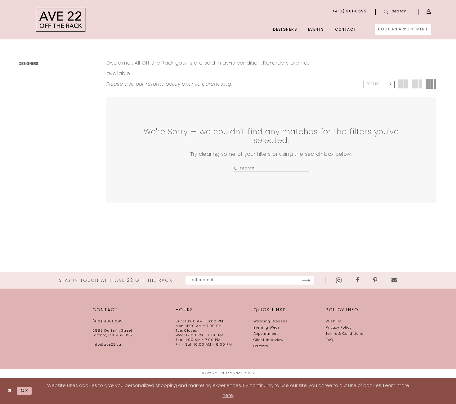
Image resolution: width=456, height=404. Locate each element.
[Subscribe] (306, 280)
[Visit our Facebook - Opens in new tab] (357, 280)
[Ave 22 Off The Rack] (60, 19)
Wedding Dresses (270, 321)
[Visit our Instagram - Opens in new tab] (339, 280)
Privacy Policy (339, 328)
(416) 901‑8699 (107, 321)
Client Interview (268, 340)
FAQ (329, 340)
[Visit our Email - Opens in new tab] (394, 280)
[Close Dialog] (10, 390)
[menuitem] (403, 29)
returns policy (163, 84)
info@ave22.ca (106, 345)
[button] (429, 11)
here (227, 395)
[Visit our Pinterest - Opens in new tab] (375, 280)
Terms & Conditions (345, 334)
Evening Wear (266, 328)
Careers (261, 346)
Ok (25, 390)
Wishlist (334, 321)
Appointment (265, 334)
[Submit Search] (236, 168)
